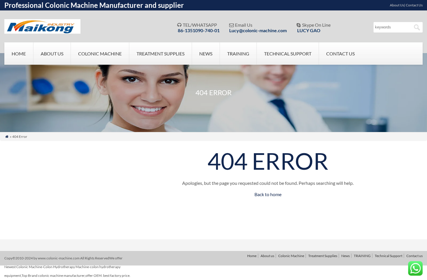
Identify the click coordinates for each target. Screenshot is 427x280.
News (205, 53)
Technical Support (287, 53)
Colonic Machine (100, 53)
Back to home (267, 194)
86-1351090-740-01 (199, 30)
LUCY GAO (308, 30)
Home (19, 53)
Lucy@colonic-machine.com (258, 30)
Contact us (340, 53)
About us (52, 53)
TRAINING (238, 53)
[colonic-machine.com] (42, 32)
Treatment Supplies (160, 53)
